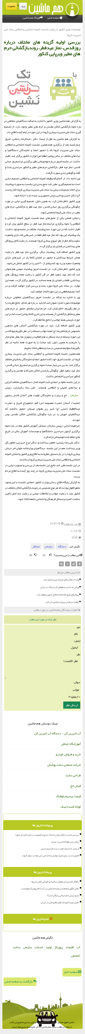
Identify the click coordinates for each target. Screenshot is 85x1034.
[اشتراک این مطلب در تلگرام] (73, 565)
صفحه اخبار (70, 972)
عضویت (11, 6)
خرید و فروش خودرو (68, 754)
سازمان (74, 395)
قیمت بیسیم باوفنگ (68, 796)
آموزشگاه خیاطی (71, 744)
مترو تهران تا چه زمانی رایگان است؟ (63, 895)
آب (78, 947)
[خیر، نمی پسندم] (35, 555)
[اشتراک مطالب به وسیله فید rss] (61, 565)
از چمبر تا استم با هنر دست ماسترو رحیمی (60, 848)
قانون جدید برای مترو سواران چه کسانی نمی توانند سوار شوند (50, 855)
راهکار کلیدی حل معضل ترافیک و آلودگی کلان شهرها (55, 881)
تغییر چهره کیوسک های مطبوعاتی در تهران (60, 902)
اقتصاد (69, 947)
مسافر (36, 546)
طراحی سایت (73, 775)
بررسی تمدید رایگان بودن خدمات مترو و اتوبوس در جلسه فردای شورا (47, 834)
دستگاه (62, 546)
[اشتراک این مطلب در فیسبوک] (79, 565)
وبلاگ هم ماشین (31, 17)
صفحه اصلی (53, 17)
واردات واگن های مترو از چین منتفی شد (61, 579)
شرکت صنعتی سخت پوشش (64, 765)
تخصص (75, 955)
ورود (23, 6)
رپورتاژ (59, 947)
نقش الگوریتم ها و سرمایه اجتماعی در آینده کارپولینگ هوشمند (50, 888)
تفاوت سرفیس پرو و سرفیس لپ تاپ (62, 602)
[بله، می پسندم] (50, 555)
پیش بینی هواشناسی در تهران (65, 841)
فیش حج (75, 786)
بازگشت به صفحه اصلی (19, 981)
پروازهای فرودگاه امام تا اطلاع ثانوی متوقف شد (58, 594)
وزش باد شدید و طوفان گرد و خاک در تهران (59, 587)
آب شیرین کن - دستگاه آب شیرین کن (57, 733)
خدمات (39, 947)
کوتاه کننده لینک (70, 807)
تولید (49, 947)
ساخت (17, 947)
